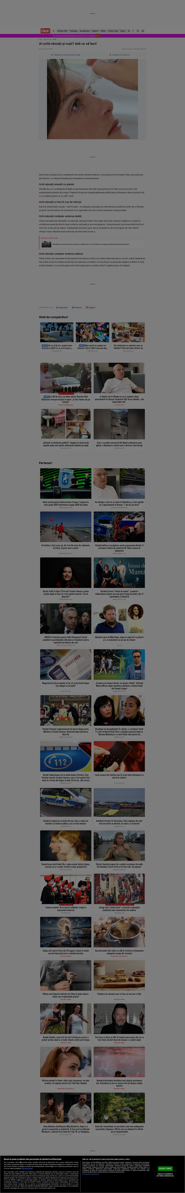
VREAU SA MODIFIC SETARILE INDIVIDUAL (165, 1175)
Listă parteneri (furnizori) (90, 1174)
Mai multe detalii (27, 1168)
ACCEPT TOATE (165, 1169)
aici (19, 1182)
